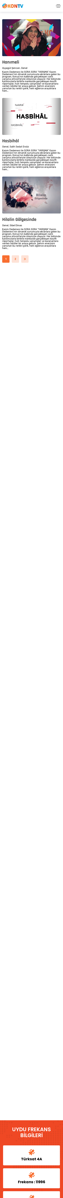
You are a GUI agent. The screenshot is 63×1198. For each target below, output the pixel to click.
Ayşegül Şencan (11, 68)
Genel (24, 68)
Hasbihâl (10, 141)
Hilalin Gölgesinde (19, 219)
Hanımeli (10, 62)
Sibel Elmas (16, 225)
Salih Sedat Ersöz (19, 146)
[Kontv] (12, 5)
